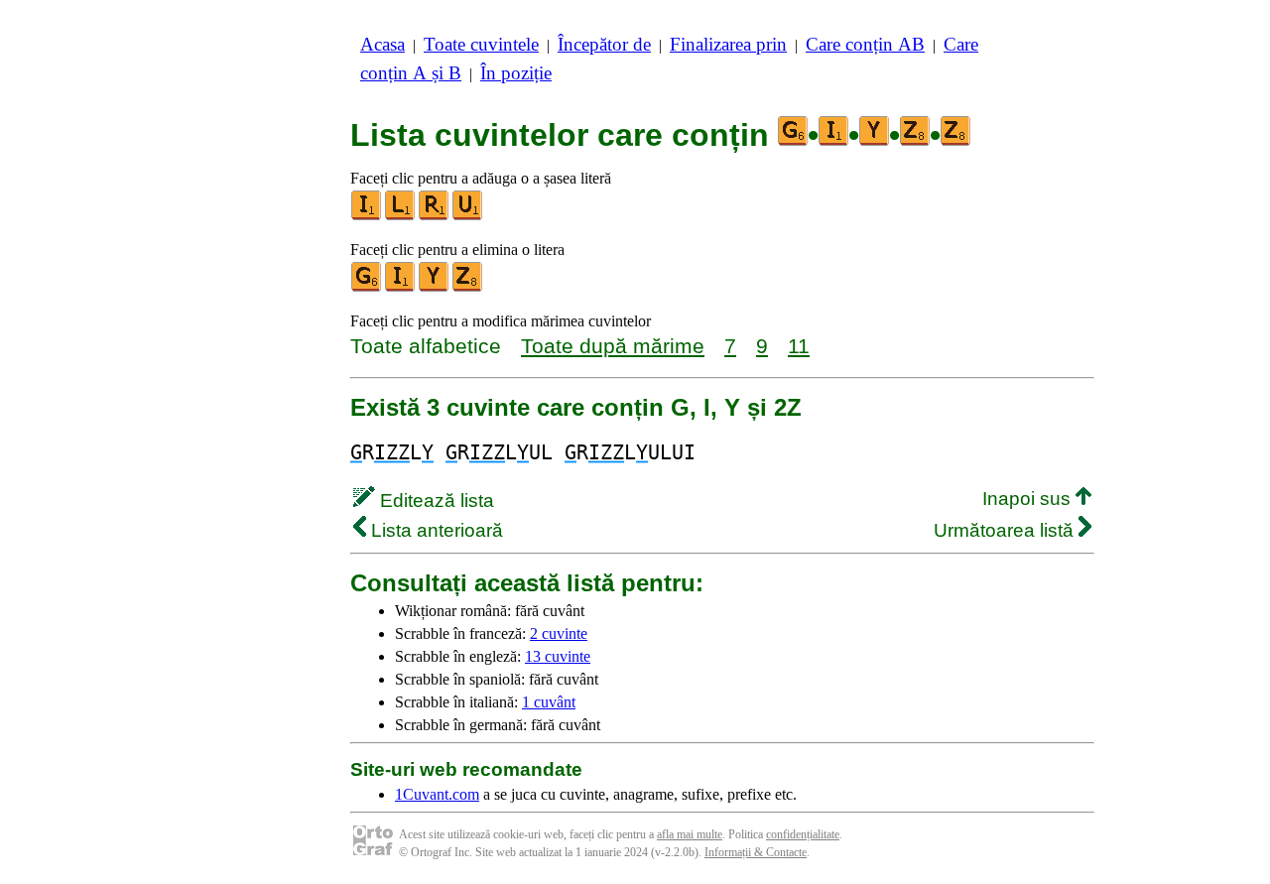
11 (799, 345)
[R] (434, 215)
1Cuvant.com (437, 794)
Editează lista (434, 500)
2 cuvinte (558, 633)
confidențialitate (802, 834)
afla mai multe (689, 834)
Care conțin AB (865, 44)
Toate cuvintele (481, 44)
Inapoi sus (1029, 498)
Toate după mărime (612, 345)
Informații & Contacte (755, 852)
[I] (367, 215)
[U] (468, 215)
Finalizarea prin (728, 44)
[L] (401, 215)
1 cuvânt (548, 702)
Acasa (382, 44)
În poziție (516, 73)
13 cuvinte (557, 656)
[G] (367, 287)
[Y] (434, 287)
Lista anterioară (434, 530)
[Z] (468, 287)
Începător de (604, 44)
